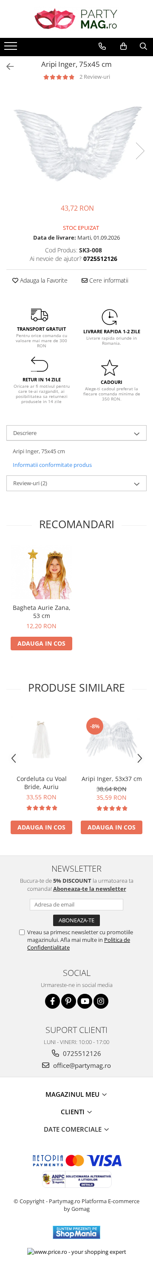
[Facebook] (52, 1001)
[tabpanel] (76, 142)
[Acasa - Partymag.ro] (76, 18)
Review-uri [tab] (30, 483)
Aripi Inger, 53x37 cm (112, 779)
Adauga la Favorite (43, 280)
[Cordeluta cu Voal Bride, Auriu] (41, 739)
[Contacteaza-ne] (102, 46)
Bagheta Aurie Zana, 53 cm (42, 612)
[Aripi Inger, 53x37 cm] (111, 739)
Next (140, 151)
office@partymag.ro (81, 1065)
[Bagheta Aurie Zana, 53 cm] (41, 572)
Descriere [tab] (25, 433)
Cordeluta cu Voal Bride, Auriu (42, 783)
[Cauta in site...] (143, 46)
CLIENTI (73, 1111)
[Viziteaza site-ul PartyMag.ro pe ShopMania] (76, 1232)
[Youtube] (84, 1001)
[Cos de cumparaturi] (123, 46)
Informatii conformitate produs (52, 465)
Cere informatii (108, 280)
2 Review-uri (94, 76)
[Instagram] (101, 1001)
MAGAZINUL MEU (73, 1094)
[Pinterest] (68, 1001)
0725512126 (81, 1053)
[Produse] (11, 48)
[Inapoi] (6, 66)
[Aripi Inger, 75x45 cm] (76, 142)
